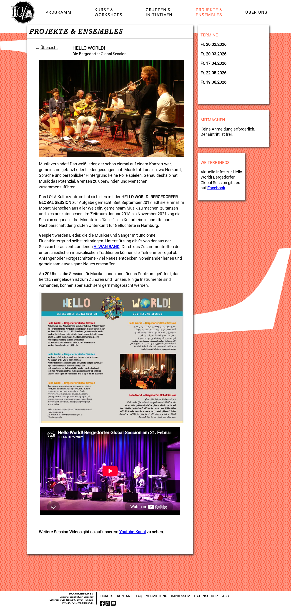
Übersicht (49, 47)
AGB (225, 596)
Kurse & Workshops (109, 12)
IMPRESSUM (180, 596)
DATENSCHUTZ (206, 596)
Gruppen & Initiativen (159, 12)
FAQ (139, 596)
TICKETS (106, 596)
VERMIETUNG (156, 596)
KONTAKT (124, 596)
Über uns (256, 12)
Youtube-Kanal (132, 531)
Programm (58, 12)
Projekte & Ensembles (209, 12)
